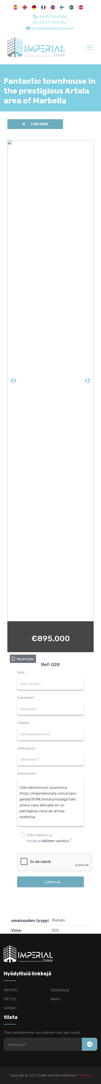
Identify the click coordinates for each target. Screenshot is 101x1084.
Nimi (21, 672)
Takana (39, 124)
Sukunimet (25, 697)
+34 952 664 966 (52, 16)
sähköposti (26, 748)
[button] (11, 380)
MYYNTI (11, 990)
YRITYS (10, 998)
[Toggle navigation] (89, 47)
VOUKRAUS (59, 990)
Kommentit (26, 773)
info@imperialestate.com (52, 28)
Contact (10, 1007)
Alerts (55, 998)
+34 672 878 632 (52, 22)
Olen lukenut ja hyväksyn (49, 837)
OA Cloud (84, 1075)
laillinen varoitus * (56, 840)
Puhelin (23, 722)
